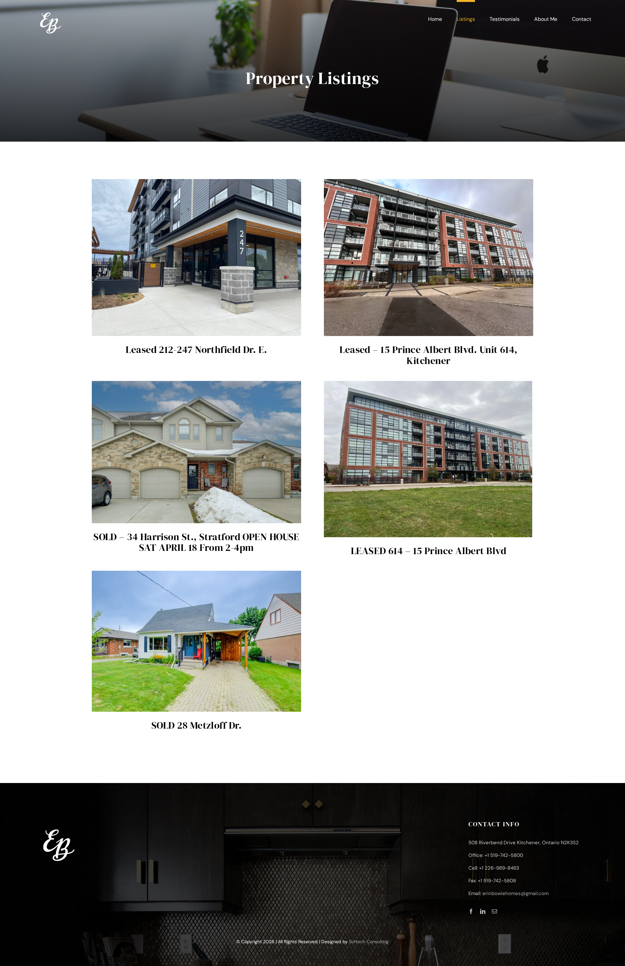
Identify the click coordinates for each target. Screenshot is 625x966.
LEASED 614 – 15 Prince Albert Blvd (428, 550)
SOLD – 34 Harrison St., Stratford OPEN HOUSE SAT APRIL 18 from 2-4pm (196, 542)
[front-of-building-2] (428, 384)
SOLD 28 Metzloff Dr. (196, 725)
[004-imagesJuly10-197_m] (196, 574)
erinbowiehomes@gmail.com (515, 893)
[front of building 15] (428, 182)
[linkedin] (482, 911)
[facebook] (471, 911)
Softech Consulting (369, 942)
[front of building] (196, 182)
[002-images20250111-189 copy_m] (196, 384)
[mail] (494, 911)
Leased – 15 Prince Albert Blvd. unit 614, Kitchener (428, 355)
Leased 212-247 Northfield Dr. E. (196, 349)
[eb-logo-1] (50, 9)
